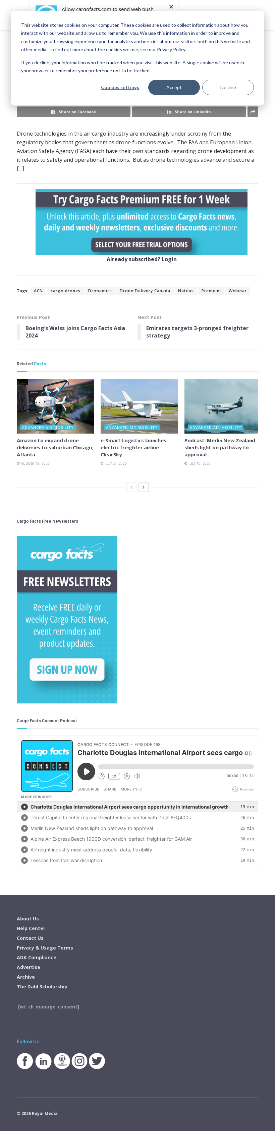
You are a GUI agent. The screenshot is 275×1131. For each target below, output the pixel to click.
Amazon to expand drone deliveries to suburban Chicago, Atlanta (55, 447)
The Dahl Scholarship (42, 986)
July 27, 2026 (115, 463)
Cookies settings (120, 87)
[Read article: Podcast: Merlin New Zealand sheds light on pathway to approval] (223, 406)
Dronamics (100, 291)
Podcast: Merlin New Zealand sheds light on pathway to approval (219, 447)
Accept (174, 87)
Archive (26, 977)
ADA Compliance (36, 957)
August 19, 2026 (35, 463)
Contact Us (30, 938)
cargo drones (65, 291)
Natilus (186, 291)
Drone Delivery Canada (145, 291)
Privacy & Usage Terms (45, 948)
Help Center (31, 928)
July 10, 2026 (199, 463)
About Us (28, 918)
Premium (211, 291)
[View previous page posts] (131, 487)
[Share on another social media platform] (253, 111)
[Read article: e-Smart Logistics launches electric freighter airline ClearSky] (139, 406)
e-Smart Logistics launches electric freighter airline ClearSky (133, 447)
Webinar (238, 291)
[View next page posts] (144, 487)
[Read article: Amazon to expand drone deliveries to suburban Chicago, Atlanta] (55, 406)
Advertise (28, 967)
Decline (228, 87)
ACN (38, 291)
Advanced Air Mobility (48, 427)
